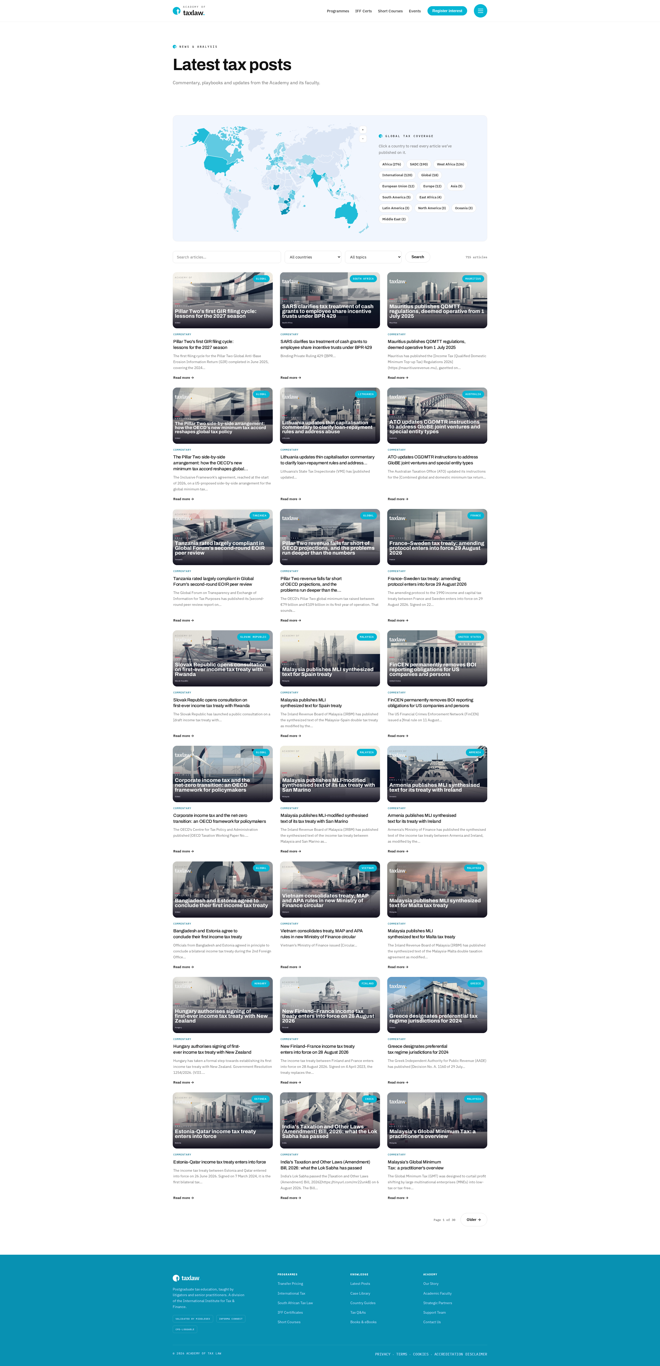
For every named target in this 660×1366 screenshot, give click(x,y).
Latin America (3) (395, 208)
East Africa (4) (430, 197)
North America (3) (432, 208)
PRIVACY (383, 1354)
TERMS (401, 1354)
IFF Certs (363, 11)
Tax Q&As (358, 1312)
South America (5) (396, 197)
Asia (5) (456, 186)
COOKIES (420, 1354)
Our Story (431, 1283)
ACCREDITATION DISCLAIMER (460, 1354)
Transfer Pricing (290, 1283)
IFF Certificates (290, 1312)
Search (417, 257)
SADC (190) (419, 164)
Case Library (360, 1293)
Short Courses (390, 11)
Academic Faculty (437, 1293)
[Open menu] (480, 11)
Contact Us (432, 1322)
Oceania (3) (464, 208)
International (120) (397, 175)
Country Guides (363, 1303)
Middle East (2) (394, 219)
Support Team (434, 1312)
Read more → (183, 377)
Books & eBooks (363, 1322)
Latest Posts (360, 1283)
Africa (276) (391, 164)
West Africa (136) (450, 164)
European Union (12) (398, 186)
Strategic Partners (437, 1303)
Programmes (338, 11)
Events (415, 11)
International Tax (291, 1293)
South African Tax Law (295, 1303)
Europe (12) (432, 186)
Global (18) (429, 175)
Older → (474, 1219)
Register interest (447, 11)
